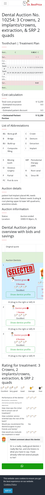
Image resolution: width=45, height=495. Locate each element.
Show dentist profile (20, 294)
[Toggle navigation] (5, 3)
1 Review (20, 312)
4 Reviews (20, 339)
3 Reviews (20, 284)
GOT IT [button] (8, 491)
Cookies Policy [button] (10, 485)
